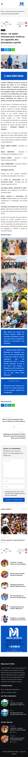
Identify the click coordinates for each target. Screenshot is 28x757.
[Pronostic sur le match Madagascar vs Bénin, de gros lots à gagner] (4, 703)
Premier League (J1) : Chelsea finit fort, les (13, 540)
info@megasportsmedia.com (12, 689)
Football (3, 537)
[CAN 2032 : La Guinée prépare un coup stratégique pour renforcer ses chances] (4, 563)
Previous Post (8, 417)
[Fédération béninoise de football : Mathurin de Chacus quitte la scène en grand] (4, 585)
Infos (8, 537)
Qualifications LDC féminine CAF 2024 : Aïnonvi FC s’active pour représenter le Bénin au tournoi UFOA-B (14, 436)
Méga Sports (7, 385)
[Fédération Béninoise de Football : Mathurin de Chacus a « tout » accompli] (4, 608)
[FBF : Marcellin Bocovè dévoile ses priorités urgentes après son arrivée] (4, 596)
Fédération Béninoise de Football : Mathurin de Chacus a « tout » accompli (17, 608)
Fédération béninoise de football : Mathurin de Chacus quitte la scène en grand (18, 586)
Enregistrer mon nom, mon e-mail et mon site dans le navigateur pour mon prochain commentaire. (15, 493)
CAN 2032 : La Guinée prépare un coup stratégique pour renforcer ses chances (18, 564)
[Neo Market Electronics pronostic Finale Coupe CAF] (4, 712)
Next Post (21, 432)
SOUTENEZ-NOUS (14, 381)
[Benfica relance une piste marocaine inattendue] (4, 574)
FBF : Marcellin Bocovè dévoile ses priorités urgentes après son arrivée (18, 597)
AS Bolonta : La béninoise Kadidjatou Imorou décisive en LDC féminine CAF (18, 619)
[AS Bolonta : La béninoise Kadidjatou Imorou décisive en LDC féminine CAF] (4, 619)
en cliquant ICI (8, 392)
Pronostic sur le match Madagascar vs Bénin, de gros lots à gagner (17, 704)
